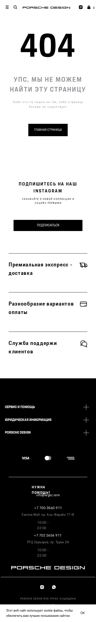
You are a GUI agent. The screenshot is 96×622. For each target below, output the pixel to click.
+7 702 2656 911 (48, 535)
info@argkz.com (48, 495)
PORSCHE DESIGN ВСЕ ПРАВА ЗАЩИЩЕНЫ (48, 598)
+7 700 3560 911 (48, 508)
